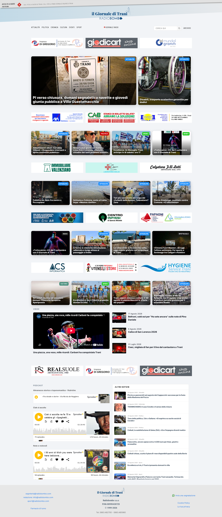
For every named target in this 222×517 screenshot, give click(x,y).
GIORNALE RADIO (112, 27)
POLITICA (45, 27)
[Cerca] (179, 28)
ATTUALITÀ (35, 27)
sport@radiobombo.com (38, 501)
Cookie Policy (184, 503)
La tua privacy (183, 506)
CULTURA (63, 27)
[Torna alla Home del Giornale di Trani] (111, 13)
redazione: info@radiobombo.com (38, 497)
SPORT (79, 27)
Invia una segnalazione (185, 495)
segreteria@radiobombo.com (38, 493)
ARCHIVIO (187, 28)
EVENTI (72, 27)
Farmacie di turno (38, 508)
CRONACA (54, 27)
